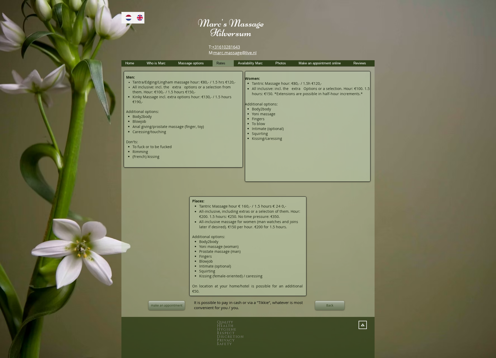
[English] (138, 17)
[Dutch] (127, 17)
